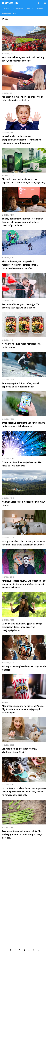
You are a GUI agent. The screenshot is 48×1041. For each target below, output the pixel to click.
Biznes (40, 9)
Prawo (30, 9)
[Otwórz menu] (44, 3)
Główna (5, 9)
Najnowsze (18, 9)
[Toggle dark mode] (39, 2)
